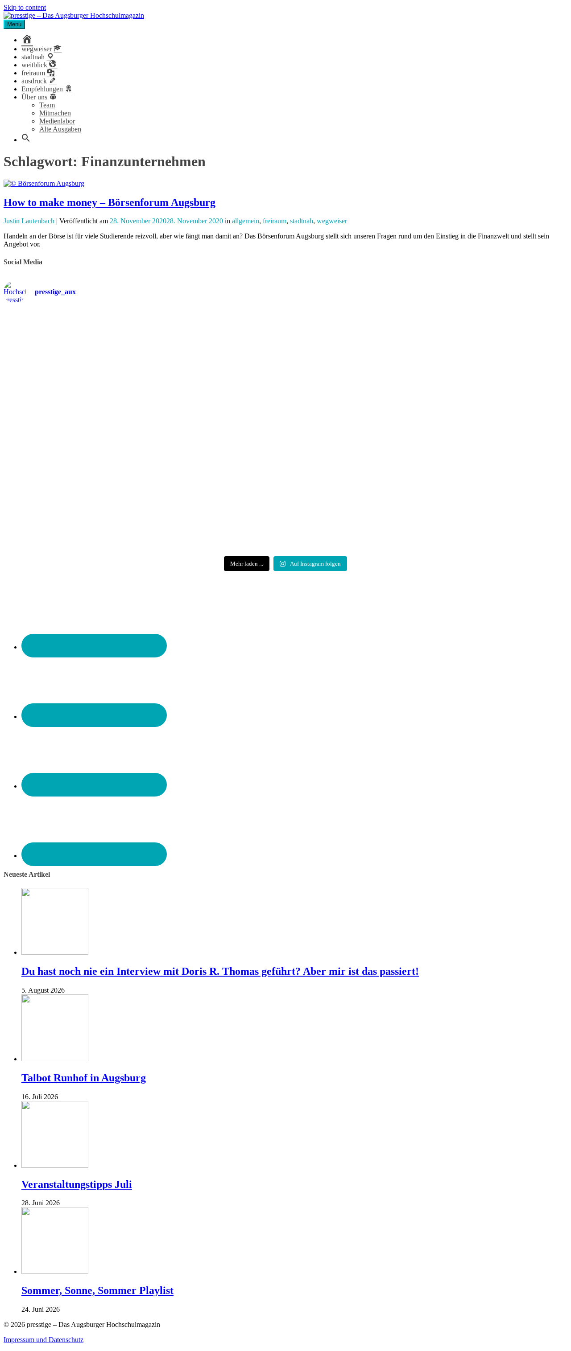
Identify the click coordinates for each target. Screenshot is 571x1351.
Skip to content (25, 7)
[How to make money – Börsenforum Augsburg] (44, 183)
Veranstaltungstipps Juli (76, 1184)
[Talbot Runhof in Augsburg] (54, 1059)
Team (47, 105)
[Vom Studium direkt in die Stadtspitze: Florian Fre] (96, 350)
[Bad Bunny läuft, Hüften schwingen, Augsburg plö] (285, 346)
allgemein (245, 221)
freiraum (274, 221)
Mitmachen (55, 113)
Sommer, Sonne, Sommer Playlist (97, 1290)
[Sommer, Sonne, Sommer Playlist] (54, 1271)
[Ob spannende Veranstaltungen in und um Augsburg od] (96, 504)
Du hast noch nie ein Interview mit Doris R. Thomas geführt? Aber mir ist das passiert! (220, 971)
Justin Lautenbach (29, 221)
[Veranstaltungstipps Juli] (54, 1165)
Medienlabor (57, 121)
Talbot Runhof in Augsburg (83, 1078)
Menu (14, 24)
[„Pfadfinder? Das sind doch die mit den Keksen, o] (474, 431)
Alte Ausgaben (60, 129)
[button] (25, 140)
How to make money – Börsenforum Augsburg (109, 202)
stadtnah (301, 221)
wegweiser (332, 221)
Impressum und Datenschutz (43, 1339)
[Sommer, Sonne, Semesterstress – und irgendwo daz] (474, 346)
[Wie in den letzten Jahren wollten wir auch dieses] (285, 427)
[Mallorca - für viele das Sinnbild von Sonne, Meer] (474, 504)
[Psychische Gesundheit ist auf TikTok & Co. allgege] (285, 512)
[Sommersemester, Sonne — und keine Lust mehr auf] (96, 424)
